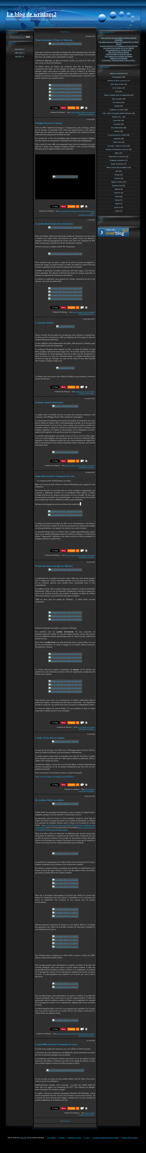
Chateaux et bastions (117, 160)
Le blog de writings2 (31, 14)
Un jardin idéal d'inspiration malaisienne (54, 224)
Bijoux (117, 153)
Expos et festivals (89, 312)
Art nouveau (117, 102)
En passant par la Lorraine (68, 211)
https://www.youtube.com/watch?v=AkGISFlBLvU (54, 776)
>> (69, 31)
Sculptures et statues (117, 110)
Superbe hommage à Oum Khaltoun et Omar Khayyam (119, 46)
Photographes (72, 1033)
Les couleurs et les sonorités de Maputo (118, 56)
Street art (117, 207)
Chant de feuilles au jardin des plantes (119, 54)
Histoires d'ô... (80, 391)
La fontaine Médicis (44, 323)
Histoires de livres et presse (86, 1033)
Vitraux (117, 196)
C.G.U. (87, 1138)
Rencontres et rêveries (117, 156)
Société (117, 106)
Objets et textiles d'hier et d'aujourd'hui (117, 95)
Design (117, 175)
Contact (62, 1138)
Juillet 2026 (19, 53)
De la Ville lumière (117, 128)
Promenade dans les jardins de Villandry (54, 566)
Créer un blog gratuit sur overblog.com (113, 232)
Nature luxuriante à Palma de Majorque (54, 40)
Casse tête (117, 120)
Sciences (117, 193)
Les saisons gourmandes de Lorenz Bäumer (118, 48)
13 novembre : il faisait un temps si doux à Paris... (119, 60)
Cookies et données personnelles (106, 1138)
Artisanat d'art (117, 185)
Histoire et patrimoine (88, 112)
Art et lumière (117, 88)
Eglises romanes (117, 182)
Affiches (117, 189)
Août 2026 (18, 49)
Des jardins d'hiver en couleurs (49, 800)
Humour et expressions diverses (117, 149)
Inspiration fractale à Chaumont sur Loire (55, 476)
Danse (117, 211)
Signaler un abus (75, 1138)
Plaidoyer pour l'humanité (118, 58)
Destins (117, 131)
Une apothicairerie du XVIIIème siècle (119, 50)
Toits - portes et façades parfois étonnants (117, 113)
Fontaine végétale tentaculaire (49, 402)
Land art (117, 178)
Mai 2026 (18, 56)
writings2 (23, 1138)
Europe (117, 200)
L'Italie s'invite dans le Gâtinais (50, 738)
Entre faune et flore (83, 211)
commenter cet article (86, 114)
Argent (117, 203)
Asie (116, 171)
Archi (117, 91)
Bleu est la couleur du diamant (118, 52)
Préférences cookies (130, 1138)
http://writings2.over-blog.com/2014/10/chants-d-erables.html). (65, 828)
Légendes (117, 138)
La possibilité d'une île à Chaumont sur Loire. (56, 1044)
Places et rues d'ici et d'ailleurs (117, 167)
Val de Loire (91, 465)
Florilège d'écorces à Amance (49, 123)
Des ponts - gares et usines (117, 146)
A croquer (117, 124)
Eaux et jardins (76, 112)
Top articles (51, 1138)
